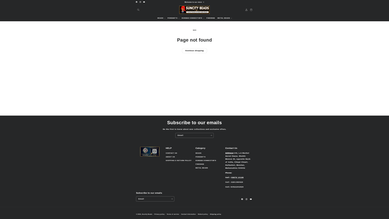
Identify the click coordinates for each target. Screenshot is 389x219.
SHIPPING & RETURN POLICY (178, 160)
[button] (138, 10)
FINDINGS (200, 164)
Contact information (188, 214)
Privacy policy (159, 214)
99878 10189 (237, 177)
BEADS (198, 153)
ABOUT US (170, 157)
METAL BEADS (202, 168)
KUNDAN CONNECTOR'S (206, 160)
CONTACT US (171, 153)
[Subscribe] (211, 135)
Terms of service (173, 214)
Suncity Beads (147, 214)
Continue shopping (194, 51)
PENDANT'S (201, 157)
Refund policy (203, 214)
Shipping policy (215, 214)
